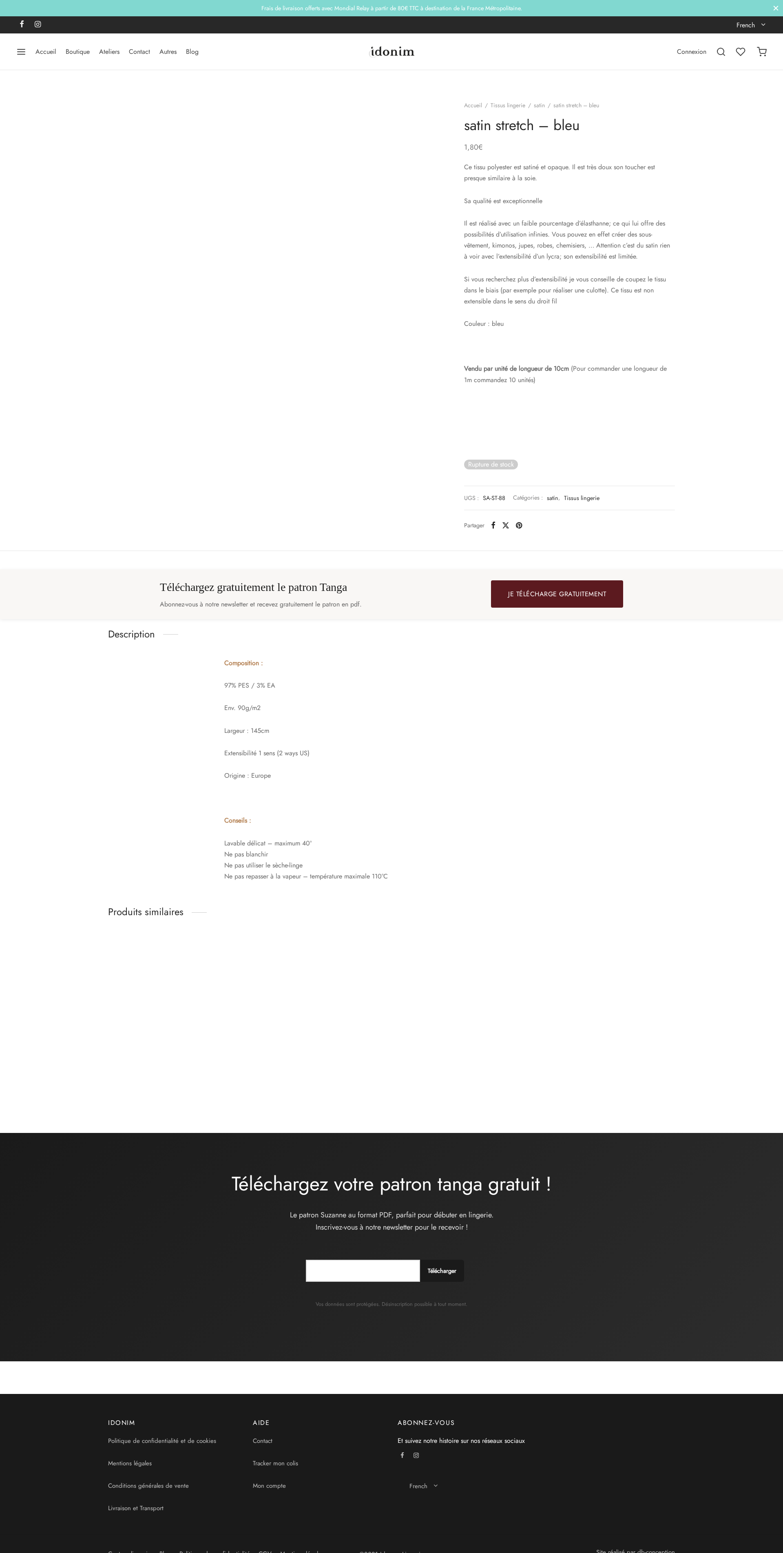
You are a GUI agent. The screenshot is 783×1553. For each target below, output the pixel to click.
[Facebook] (21, 24)
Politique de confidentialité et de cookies (162, 1440)
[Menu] (21, 51)
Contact (139, 51)
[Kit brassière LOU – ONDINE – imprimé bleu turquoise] (464, 1003)
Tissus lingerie (508, 105)
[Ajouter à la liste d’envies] (237, 1079)
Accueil (45, 51)
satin (539, 105)
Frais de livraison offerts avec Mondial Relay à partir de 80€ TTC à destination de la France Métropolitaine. (391, 8)
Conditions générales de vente (148, 1485)
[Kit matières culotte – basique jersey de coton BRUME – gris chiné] (608, 1003)
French (745, 25)
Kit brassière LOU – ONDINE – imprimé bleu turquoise (454, 1083)
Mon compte (269, 1485)
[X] (506, 525)
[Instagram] (37, 24)
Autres (168, 51)
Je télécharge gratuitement (557, 594)
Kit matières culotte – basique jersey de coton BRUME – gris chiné (596, 1083)
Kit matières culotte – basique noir (300, 1079)
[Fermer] (776, 8)
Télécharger (442, 1271)
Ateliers (109, 51)
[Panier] (762, 52)
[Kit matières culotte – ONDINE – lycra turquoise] (174, 1003)
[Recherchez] (721, 52)
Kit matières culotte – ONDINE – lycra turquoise (162, 1083)
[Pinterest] (519, 525)
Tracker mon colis (275, 1463)
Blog (192, 51)
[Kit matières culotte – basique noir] (319, 1003)
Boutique (78, 51)
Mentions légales (130, 1463)
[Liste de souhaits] (741, 52)
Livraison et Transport (136, 1508)
